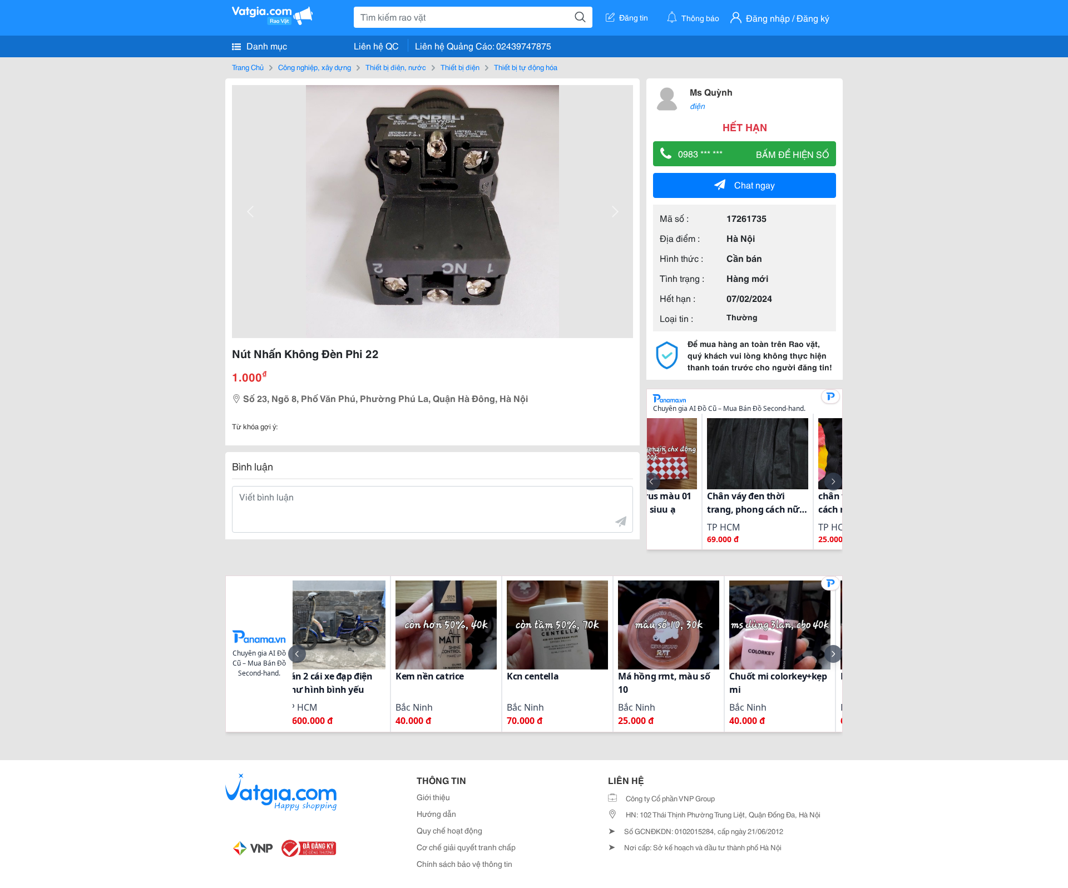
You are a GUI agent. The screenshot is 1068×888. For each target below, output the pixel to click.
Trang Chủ (248, 67)
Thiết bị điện (460, 67)
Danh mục (265, 45)
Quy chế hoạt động (449, 830)
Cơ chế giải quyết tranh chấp (466, 846)
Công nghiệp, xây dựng (314, 67)
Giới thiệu (433, 796)
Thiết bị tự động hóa (525, 67)
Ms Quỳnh (711, 91)
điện (697, 105)
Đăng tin (633, 17)
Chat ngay (754, 184)
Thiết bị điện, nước (395, 67)
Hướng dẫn (436, 813)
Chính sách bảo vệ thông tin (464, 863)
